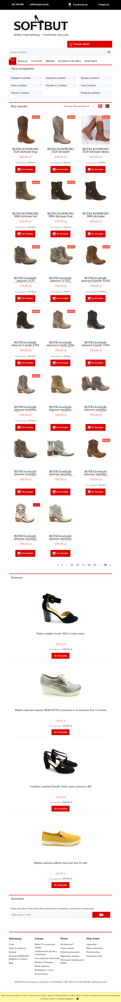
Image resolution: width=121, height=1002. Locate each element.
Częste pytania (67, 948)
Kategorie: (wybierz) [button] (21, 78)
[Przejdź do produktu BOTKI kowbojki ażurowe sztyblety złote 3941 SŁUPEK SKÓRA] (25, 517)
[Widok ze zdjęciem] (100, 106)
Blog (11, 963)
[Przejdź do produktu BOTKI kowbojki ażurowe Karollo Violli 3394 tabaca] (95, 259)
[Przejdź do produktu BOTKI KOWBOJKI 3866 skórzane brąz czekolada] (60, 195)
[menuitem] (23, 61)
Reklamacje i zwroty (44, 970)
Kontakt (12, 952)
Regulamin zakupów (70, 956)
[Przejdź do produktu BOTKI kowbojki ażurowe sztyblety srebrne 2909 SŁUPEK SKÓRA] (60, 453)
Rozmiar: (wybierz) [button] (90, 78)
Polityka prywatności (70, 952)
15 (94, 564)
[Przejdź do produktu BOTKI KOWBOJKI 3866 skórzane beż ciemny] (25, 195)
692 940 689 (18, 4)
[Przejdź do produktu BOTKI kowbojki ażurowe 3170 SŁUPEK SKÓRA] (25, 259)
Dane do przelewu (17, 948)
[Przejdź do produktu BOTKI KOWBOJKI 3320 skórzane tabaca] (95, 130)
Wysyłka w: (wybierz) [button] (56, 85)
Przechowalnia (93, 952)
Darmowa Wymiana (44, 962)
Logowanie (91, 944)
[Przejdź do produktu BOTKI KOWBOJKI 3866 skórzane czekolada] (95, 195)
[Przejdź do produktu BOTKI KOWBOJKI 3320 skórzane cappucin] (60, 130)
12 (77, 564)
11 (72, 564)
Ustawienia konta (94, 956)
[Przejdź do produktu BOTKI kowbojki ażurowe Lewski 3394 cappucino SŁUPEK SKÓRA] (60, 324)
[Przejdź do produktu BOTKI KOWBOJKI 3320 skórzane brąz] (25, 130)
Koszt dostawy (41, 974)
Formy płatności (42, 966)
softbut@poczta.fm (39, 4)
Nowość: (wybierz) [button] (20, 93)
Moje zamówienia (94, 948)
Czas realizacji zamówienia (47, 958)
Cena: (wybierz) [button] (88, 85)
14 (89, 564)
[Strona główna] (41, 25)
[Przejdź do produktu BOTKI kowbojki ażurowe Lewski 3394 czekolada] (95, 324)
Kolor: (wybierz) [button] (19, 85)
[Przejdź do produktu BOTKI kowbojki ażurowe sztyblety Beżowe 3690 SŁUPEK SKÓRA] (60, 388)
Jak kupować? (67, 944)
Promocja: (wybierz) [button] (90, 93)
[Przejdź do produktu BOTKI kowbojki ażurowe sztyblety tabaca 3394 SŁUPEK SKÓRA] (95, 453)
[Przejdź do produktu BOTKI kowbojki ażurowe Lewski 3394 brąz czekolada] (25, 324)
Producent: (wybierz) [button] (56, 78)
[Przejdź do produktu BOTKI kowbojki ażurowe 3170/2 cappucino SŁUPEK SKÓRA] (60, 259)
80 (105, 564)
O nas (11, 944)
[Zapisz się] (101, 915)
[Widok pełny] (107, 106)
